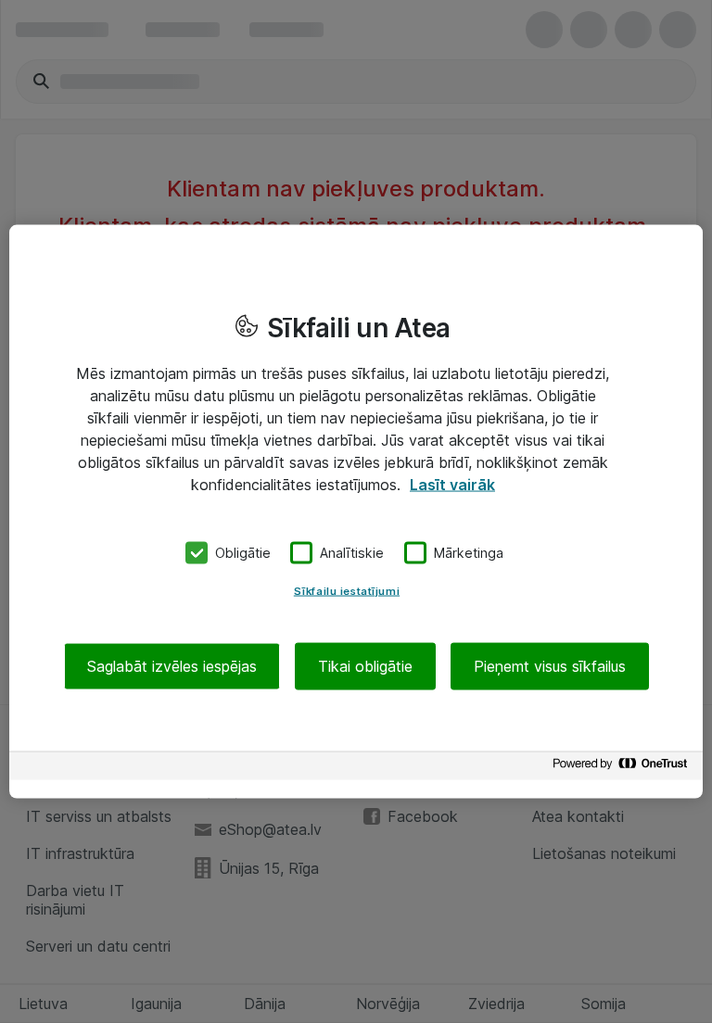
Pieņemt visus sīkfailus (550, 665)
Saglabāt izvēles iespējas (172, 665)
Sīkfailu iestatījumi (347, 590)
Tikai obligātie (365, 665)
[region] (356, 512)
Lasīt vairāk (452, 484)
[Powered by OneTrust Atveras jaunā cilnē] (623, 767)
